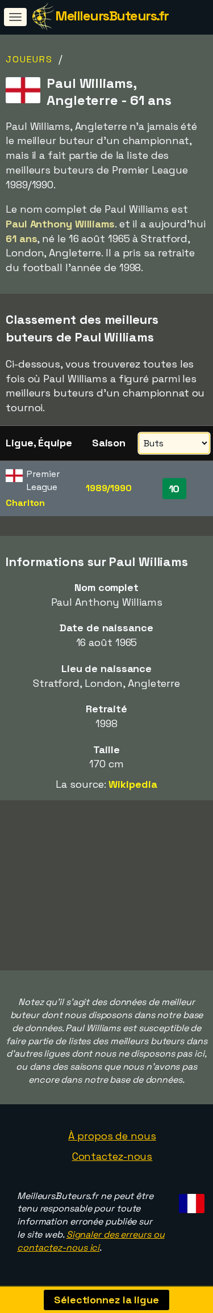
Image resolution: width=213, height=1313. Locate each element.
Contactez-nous (112, 1156)
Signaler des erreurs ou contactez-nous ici (90, 1240)
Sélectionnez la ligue (106, 1299)
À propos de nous (112, 1135)
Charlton (25, 503)
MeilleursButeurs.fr (112, 15)
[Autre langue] (190, 1200)
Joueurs (29, 59)
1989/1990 (109, 488)
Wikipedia (132, 784)
